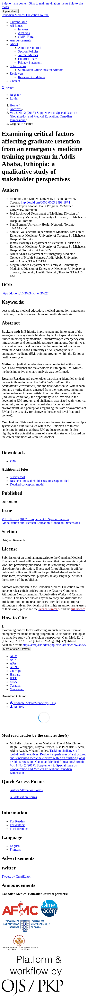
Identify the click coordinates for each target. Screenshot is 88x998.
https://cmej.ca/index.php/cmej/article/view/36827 (54, 645)
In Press (23, 29)
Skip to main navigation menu (48, 3)
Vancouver (17, 689)
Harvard (15, 674)
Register (15, 94)
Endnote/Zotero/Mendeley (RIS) (34, 703)
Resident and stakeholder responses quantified (39, 480)
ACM (13, 656)
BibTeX (18, 706)
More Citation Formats (16, 648)
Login (14, 98)
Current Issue (18, 22)
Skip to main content (15, 3)
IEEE (13, 678)
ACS (13, 659)
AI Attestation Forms (23, 797)
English (15, 846)
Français (15, 849)
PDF (13, 461)
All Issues (16, 25)
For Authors (17, 825)
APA (13, 663)
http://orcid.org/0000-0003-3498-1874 (45, 202)
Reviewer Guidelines (31, 77)
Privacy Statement (29, 62)
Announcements (20, 40)
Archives (24, 33)
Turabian (15, 685)
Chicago (15, 670)
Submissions (18, 66)
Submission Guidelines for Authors (40, 70)
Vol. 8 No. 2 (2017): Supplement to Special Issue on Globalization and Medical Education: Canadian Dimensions (43, 116)
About (14, 44)
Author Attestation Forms (26, 790)
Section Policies (28, 51)
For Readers (18, 821)
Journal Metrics (28, 55)
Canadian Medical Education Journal (25, 15)
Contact (15, 81)
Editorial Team (27, 58)
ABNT (14, 667)
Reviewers (17, 73)
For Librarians (19, 828)
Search (9, 88)
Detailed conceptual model (27, 484)
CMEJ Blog (26, 36)
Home (14, 105)
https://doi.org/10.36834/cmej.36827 (25, 293)
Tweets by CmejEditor (16, 876)
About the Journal (29, 47)
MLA (13, 682)
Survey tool (17, 477)
